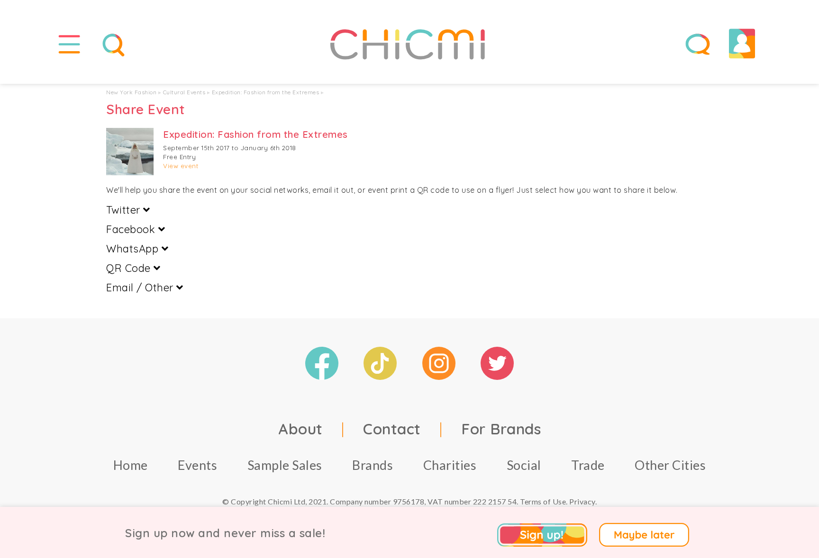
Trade (588, 465)
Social (524, 465)
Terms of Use (543, 501)
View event (180, 166)
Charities (450, 465)
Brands (372, 465)
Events (197, 465)
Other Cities (670, 465)
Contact (392, 428)
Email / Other (141, 287)
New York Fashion (131, 92)
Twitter (124, 209)
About (300, 428)
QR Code (130, 268)
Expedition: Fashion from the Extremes (265, 92)
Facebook (132, 229)
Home (130, 465)
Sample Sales (284, 465)
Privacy (582, 501)
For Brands (501, 428)
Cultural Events (184, 92)
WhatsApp (134, 248)
